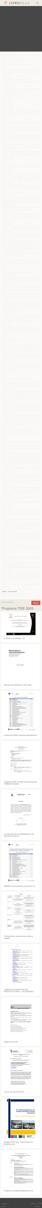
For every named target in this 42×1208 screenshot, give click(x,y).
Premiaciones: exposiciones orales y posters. (18, 937)
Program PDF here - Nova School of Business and (18, 1143)
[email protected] (9, 591)
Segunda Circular (11, 1041)
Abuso (37, 1206)
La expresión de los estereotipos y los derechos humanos (19, 835)
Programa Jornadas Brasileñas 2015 (18, 1190)
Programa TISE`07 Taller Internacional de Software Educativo (20, 783)
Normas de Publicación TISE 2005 (17, 685)
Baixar (35, 603)
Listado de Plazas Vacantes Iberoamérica (20, 735)
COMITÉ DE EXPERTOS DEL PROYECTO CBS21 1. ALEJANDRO (18, 990)
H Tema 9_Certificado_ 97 (14, 638)
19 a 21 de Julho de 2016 (14, 1091)
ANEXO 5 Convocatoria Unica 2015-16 (19, 886)
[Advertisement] (21, 29)
